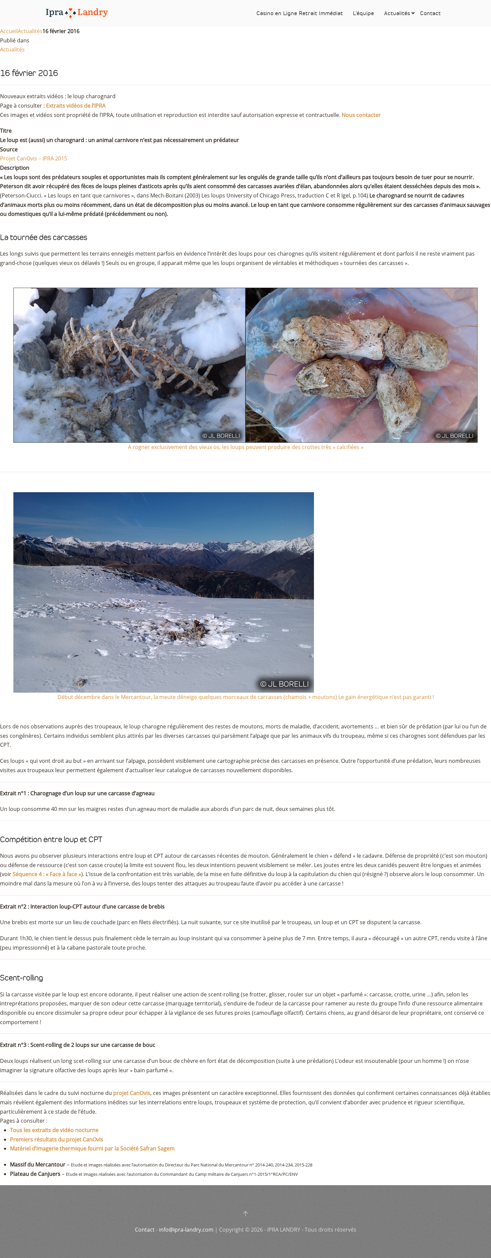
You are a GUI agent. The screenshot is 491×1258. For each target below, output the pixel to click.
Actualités (397, 13)
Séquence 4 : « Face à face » (47, 874)
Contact (430, 13)
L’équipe (363, 13)
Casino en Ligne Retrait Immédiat (300, 13)
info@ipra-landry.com (186, 1229)
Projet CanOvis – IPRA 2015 (33, 158)
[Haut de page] (245, 1214)
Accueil (9, 31)
